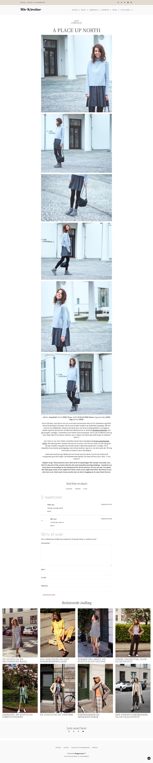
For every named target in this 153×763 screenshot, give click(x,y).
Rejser (114, 10)
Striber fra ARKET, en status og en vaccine (92, 660)
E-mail (44, 577)
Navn (43, 569)
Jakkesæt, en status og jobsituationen (17, 715)
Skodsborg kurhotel (99, 430)
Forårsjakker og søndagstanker (89, 715)
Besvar (49, 511)
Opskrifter (105, 10)
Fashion (75, 10)
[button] (69, 488)
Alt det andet (125, 10)
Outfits (76, 21)
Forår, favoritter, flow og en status (131, 660)
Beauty (83, 10)
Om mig (23, 2)
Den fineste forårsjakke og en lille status (131, 715)
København (94, 10)
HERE (65, 417)
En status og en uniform (56, 714)
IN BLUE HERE (83, 417)
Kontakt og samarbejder (36, 2)
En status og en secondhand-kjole (14, 660)
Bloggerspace (79, 753)
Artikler (95, 748)
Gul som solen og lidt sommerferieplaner (54, 660)
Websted (44, 586)
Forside (58, 748)
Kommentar (46, 543)
